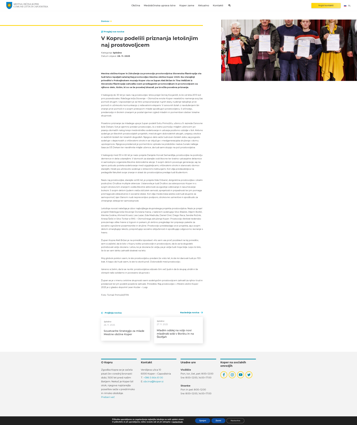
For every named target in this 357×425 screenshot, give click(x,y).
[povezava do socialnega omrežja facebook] (224, 375)
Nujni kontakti (325, 5)
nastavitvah (177, 422)
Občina (135, 5)
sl (349, 5)
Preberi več (108, 397)
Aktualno (203, 5)
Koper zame (186, 5)
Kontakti (218, 5)
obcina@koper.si (153, 381)
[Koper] (27, 5)
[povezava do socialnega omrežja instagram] (232, 375)
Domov (105, 21)
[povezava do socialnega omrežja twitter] (249, 375)
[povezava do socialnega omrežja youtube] (240, 375)
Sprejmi (202, 420)
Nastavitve (235, 420)
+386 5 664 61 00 (153, 377)
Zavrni (218, 420)
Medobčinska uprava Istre (160, 5)
